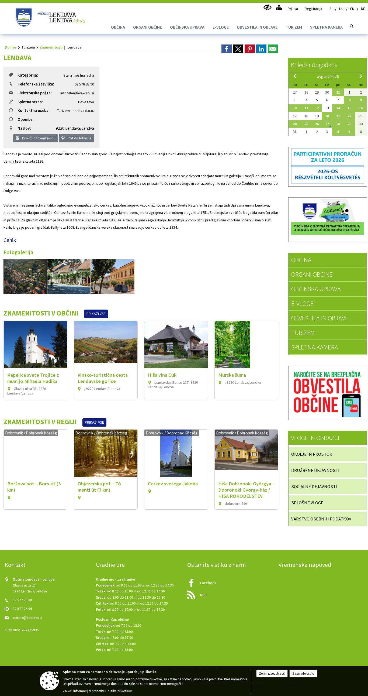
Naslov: (24, 128)
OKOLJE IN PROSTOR (311, 454)
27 (327, 123)
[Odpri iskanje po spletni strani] (352, 26)
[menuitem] (118, 27)
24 (295, 123)
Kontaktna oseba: (34, 110)
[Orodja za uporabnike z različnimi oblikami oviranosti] (267, 7)
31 (338, 92)
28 (338, 123)
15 (349, 107)
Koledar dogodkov (314, 65)
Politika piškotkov (118, 691)
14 (338, 107)
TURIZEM (303, 332)
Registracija (313, 8)
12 (317, 107)
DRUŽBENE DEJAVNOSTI (315, 470)
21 (338, 116)
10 (295, 107)
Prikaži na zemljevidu (38, 138)
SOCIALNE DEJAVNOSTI (314, 486)
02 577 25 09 (22, 608)
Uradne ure (110, 564)
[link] (226, 48)
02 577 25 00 (22, 600)
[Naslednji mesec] (361, 76)
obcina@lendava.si (27, 617)
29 (349, 123)
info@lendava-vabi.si (77, 93)
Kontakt (15, 564)
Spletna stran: (30, 101)
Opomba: (26, 119)
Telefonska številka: (36, 84)
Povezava (86, 102)
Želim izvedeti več (272, 673)
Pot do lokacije (79, 138)
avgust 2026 (328, 76)
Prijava (293, 8)
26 (317, 123)
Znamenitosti (51, 47)
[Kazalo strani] (279, 7)
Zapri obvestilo (303, 673)
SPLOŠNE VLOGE (307, 503)
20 (327, 116)
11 (306, 107)
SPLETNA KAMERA (314, 347)
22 (349, 116)
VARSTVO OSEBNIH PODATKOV (321, 519)
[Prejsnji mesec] (295, 76)
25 (306, 123)
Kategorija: (28, 75)
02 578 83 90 (84, 84)
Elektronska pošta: (35, 92)
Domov (11, 47)
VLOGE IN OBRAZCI (315, 438)
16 (361, 107)
